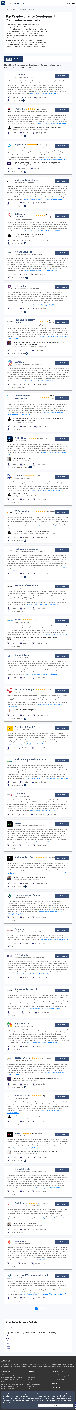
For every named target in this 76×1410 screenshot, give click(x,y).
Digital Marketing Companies (9, 1386)
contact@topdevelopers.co (60, 1379)
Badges (29, 1382)
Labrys (47, 842)
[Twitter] (59, 1387)
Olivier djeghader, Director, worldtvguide (24, 422)
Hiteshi (65, 634)
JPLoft (35, 1148)
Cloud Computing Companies (9, 1391)
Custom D (49, 381)
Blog (28, 1375)
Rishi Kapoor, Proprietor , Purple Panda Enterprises (27, 496)
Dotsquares (55, 93)
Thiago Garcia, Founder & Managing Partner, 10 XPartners (29, 346)
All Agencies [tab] (31, 59)
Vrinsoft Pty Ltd (56, 1188)
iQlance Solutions (50, 271)
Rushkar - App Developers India (57, 778)
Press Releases (31, 1377)
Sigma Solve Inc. (52, 674)
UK (7, 1341)
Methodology (30, 1386)
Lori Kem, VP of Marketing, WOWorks (23, 1118)
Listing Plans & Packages (34, 1384)
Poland (8, 1346)
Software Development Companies (11, 1382)
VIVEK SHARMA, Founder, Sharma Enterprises (26, 880)
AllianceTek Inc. (13, 1112)
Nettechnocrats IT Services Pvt (18, 415)
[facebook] (53, 1387)
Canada (8, 1344)
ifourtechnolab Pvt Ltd (52, 1008)
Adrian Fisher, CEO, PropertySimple (23, 640)
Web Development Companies (10, 1380)
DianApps (56, 490)
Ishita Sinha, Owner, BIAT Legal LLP (23, 460)
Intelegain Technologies (53, 199)
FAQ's (28, 1389)
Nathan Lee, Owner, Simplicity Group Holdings (26, 165)
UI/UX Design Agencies (7, 1389)
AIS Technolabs (43, 974)
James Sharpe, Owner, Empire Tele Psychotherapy (27, 1226)
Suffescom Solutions (53, 231)
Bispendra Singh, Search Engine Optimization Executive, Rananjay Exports (34, 534)
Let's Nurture (57, 305)
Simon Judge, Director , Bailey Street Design (25, 1080)
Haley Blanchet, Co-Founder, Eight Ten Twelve (26, 1154)
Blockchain (13, 9)
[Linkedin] (56, 1387)
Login (68, 3)
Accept (55, 1405)
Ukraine (8, 1349)
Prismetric (62, 123)
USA (7, 1336)
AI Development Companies (9, 1375)
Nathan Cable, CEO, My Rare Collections (24, 236)
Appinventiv (63, 159)
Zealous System (13, 1075)
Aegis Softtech (53, 1042)
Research (29, 1380)
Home (7, 9)
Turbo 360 (54, 810)
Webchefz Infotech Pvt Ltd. (37, 744)
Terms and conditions (33, 1391)
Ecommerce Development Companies (12, 1384)
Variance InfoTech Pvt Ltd (55, 604)
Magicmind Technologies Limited (53, 1294)
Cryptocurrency (22, 9)
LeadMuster (40, 1260)
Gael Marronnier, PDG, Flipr (20, 712)
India (7, 1338)
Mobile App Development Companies (11, 1377)
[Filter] (69, 59)
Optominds (64, 940)
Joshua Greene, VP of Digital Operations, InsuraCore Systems (30, 129)
